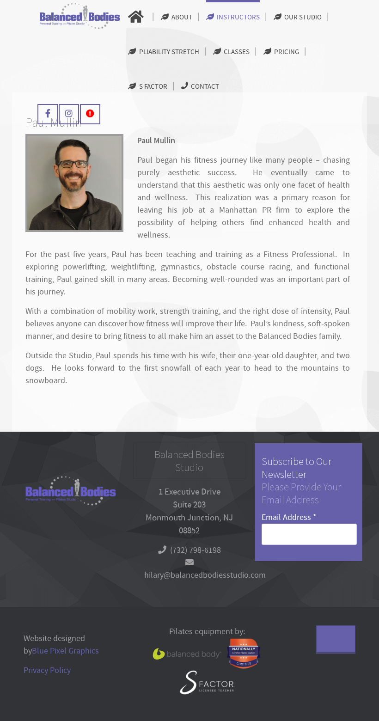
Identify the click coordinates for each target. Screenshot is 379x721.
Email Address (289, 517)
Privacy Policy (47, 670)
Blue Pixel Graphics (65, 651)
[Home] (137, 17)
